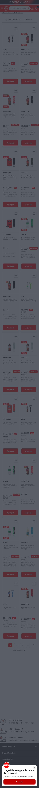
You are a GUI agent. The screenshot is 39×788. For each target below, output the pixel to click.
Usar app (19, 782)
